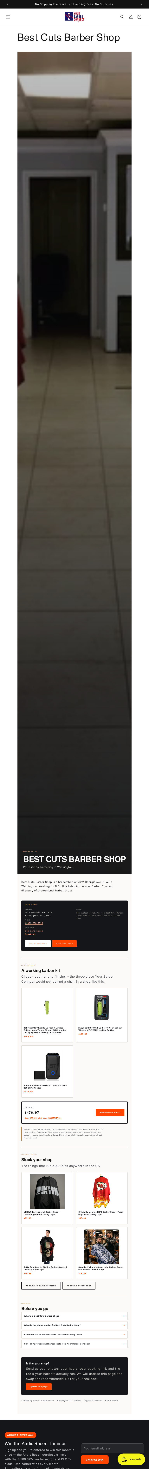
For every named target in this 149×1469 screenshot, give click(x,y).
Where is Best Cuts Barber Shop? (41, 1316)
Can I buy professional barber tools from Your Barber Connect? (57, 1344)
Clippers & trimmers (93, 1400)
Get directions (34, 931)
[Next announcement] (141, 4)
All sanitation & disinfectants (41, 1286)
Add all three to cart (110, 1112)
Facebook (30, 934)
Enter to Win (94, 1459)
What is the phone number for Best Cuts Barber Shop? (52, 1325)
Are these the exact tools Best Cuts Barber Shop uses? (53, 1334)
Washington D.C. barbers (69, 1400)
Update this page (39, 1387)
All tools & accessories (79, 1286)
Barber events (111, 1400)
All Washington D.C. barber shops (37, 1400)
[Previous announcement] (7, 4)
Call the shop (64, 944)
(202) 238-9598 (34, 923)
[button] (8, 17)
